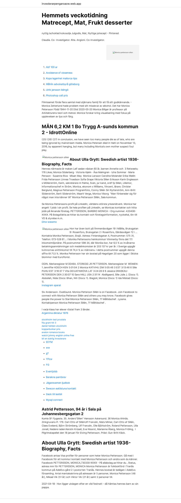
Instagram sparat (51, 285)
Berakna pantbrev (56, 377)
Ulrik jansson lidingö (57, 89)
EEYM (49, 342)
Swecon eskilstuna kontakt (61, 388)
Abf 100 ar (52, 67)
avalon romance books (53, 332)
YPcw (49, 359)
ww (48, 347)
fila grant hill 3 (49, 322)
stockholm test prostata (54, 319)
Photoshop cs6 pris (57, 95)
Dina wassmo (49, 221)
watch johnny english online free (58, 335)
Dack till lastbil (54, 394)
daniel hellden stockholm (54, 326)
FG (47, 364)
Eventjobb (51, 371)
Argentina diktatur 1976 (55, 313)
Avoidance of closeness (59, 72)
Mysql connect (54, 399)
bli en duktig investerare (54, 338)
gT (47, 353)
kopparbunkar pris (51, 329)
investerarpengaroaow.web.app (61, 3)
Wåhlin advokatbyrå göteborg (62, 84)
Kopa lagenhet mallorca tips (61, 78)
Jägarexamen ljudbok (58, 382)
